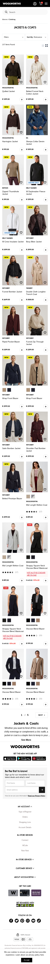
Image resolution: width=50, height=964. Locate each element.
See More (26, 740)
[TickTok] (39, 920)
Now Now (25, 851)
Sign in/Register (25, 812)
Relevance (38, 37)
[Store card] (13, 893)
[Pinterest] (22, 920)
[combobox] (27, 12)
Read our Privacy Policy (36, 796)
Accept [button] (26, 960)
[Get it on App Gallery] (39, 758)
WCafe (25, 845)
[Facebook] (11, 920)
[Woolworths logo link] (12, 4)
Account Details (25, 827)
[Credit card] (24, 893)
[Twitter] (17, 920)
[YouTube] (33, 920)
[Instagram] (28, 920)
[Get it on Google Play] (24, 758)
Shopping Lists (25, 822)
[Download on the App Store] (10, 758)
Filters (6, 37)
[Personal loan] (36, 893)
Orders (25, 817)
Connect (25, 840)
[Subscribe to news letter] (42, 790)
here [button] (42, 955)
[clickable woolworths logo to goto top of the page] (25, 746)
